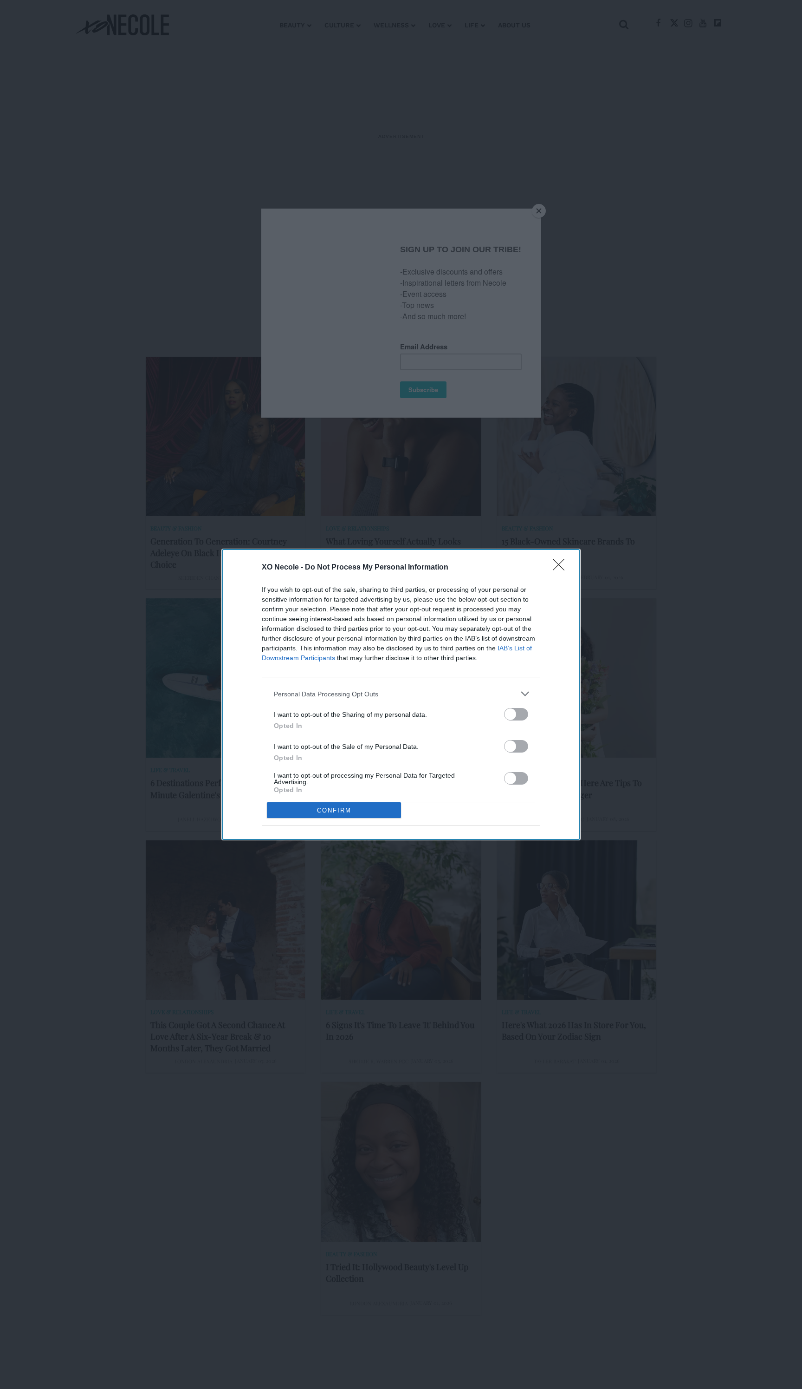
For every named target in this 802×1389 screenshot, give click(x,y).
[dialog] (401, 694)
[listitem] (401, 694)
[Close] (561, 568)
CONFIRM (334, 810)
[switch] (516, 714)
